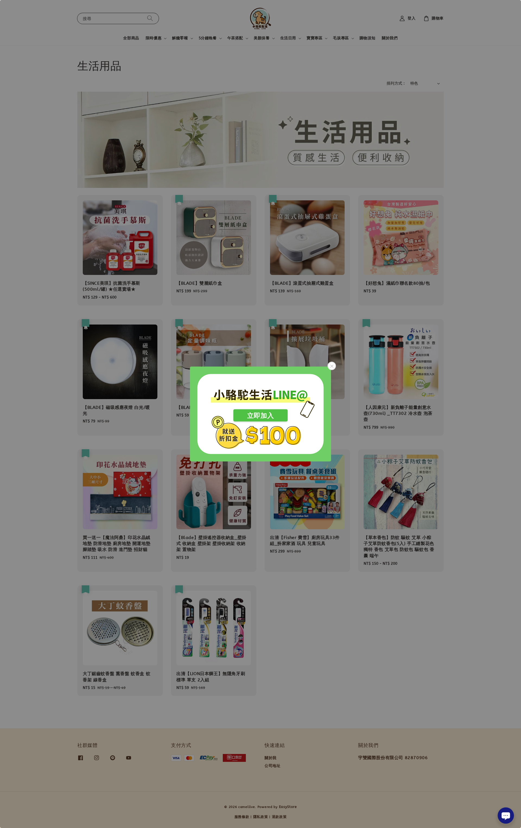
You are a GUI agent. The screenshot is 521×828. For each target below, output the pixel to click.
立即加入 (260, 415)
